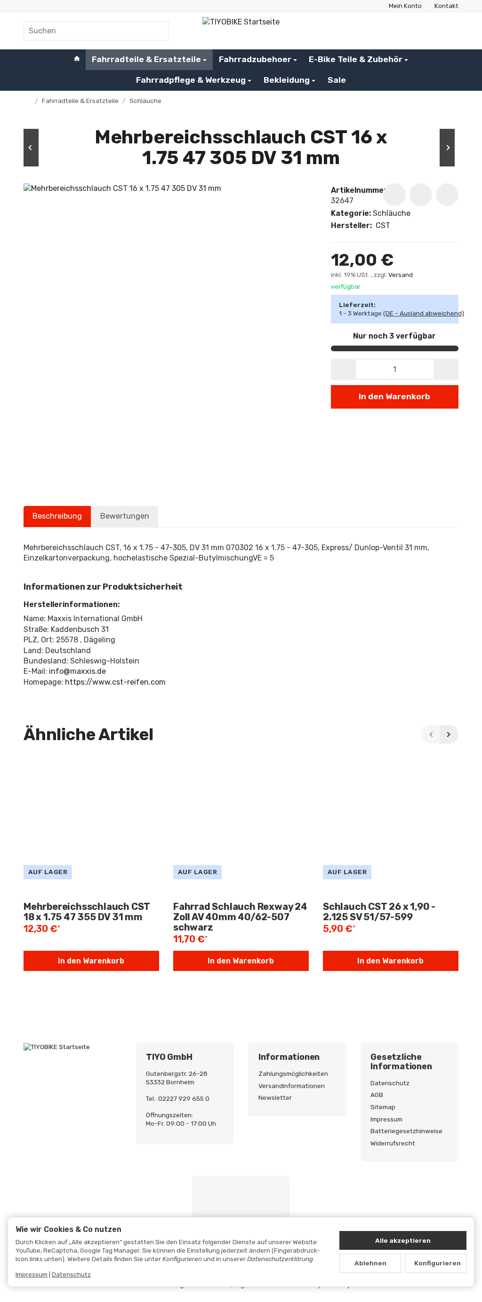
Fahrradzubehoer (255, 59)
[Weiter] (449, 734)
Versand (400, 274)
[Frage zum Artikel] (447, 194)
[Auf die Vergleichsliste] (421, 194)
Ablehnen (370, 1263)
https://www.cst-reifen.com (115, 682)
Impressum (32, 1274)
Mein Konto (405, 5)
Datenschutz (71, 1274)
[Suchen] (157, 30)
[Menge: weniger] (343, 369)
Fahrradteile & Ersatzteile (146, 59)
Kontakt (446, 5)
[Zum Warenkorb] (449, 30)
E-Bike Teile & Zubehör (355, 59)
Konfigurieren (437, 1263)
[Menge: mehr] (446, 369)
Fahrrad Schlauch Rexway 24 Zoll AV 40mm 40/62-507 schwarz (240, 916)
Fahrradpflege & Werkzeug (191, 80)
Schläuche (391, 213)
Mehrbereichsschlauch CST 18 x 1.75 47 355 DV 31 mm (87, 911)
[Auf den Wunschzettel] (394, 194)
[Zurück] (430, 734)
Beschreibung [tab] (57, 516)
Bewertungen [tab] (124, 516)
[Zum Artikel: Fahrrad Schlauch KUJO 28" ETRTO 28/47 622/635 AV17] (52, 147)
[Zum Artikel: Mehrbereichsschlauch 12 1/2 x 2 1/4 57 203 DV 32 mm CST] (430, 147)
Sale (337, 80)
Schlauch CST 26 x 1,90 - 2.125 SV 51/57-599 (379, 911)
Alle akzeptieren (403, 1240)
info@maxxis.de (77, 671)
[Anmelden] (426, 30)
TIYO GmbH (169, 1057)
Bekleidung (287, 80)
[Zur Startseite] (241, 30)
